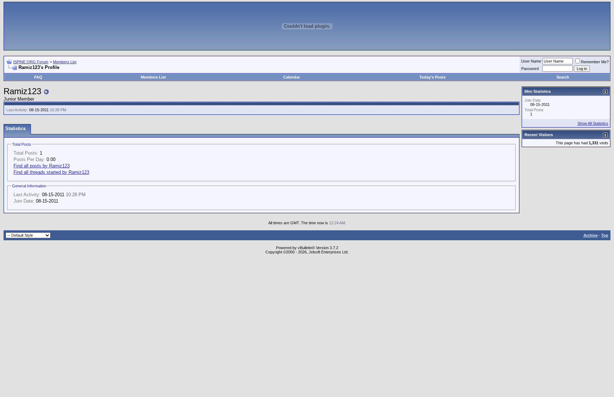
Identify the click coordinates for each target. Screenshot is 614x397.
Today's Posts (432, 77)
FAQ (38, 77)
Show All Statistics (592, 123)
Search (562, 77)
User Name (531, 61)
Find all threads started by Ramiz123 (51, 172)
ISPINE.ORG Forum (30, 62)
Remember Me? (595, 62)
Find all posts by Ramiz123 (42, 165)
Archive (590, 235)
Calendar (291, 77)
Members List (64, 62)
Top (604, 235)
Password (530, 68)
